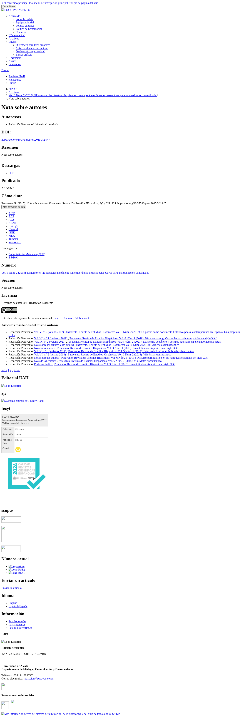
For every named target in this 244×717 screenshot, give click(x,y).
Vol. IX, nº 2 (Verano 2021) (50, 341)
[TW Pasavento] (5, 707)
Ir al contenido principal (14, 2)
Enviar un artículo (11, 587)
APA (11, 219)
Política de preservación (29, 28)
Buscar (5, 70)
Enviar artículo (24, 54)
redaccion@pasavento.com (39, 678)
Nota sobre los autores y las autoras (54, 344)
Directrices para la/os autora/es (33, 44)
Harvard (13, 229)
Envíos (12, 41)
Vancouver (15, 242)
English (13, 602)
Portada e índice (43, 364)
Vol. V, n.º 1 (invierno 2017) (50, 351)
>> (18, 370)
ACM (12, 213)
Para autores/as (17, 624)
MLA (12, 235)
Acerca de (14, 16)
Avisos (12, 61)
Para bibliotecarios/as (20, 627)
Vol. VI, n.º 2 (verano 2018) (50, 354)
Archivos (14, 38)
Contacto (21, 32)
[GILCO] (12, 689)
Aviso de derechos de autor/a (32, 48)
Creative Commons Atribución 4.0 (72, 318)
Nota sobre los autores (47, 357)
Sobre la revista (24, 19)
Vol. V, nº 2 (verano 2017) (49, 331)
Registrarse (15, 57)
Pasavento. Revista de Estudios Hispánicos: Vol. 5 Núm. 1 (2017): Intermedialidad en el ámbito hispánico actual (131, 351)
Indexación (15, 64)
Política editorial (25, 25)
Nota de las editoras (45, 360)
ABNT (13, 222)
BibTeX (13, 257)
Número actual (17, 35)
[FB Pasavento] (15, 707)
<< (3, 370)
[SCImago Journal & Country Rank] (22, 400)
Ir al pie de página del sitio (83, 2)
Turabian (14, 238)
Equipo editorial (25, 22)
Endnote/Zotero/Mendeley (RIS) (27, 254)
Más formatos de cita (14, 207)
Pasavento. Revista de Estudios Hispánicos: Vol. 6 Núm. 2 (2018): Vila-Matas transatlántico (127, 344)
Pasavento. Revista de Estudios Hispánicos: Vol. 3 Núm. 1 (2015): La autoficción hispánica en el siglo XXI (117, 348)
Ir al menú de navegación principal (48, 2)
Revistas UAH (17, 76)
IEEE (12, 232)
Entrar (12, 82)
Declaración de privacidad (30, 51)
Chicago (13, 226)
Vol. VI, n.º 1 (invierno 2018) (51, 338)
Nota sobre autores (45, 348)
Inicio (12, 88)
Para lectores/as (17, 621)
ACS (11, 216)
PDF (11, 173)
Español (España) (18, 606)
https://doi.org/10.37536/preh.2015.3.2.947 (25, 139)
